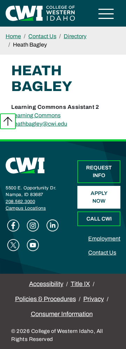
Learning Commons (36, 115)
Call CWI (99, 219)
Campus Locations (26, 208)
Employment (104, 239)
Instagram (33, 225)
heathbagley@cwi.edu (39, 124)
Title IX (80, 283)
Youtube (33, 245)
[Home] (25, 165)
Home (13, 36)
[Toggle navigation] (106, 15)
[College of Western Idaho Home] (40, 13)
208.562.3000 (20, 201)
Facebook (13, 225)
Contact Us (42, 36)
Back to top (8, 121)
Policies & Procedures (45, 298)
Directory (75, 36)
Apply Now (99, 197)
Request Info (99, 172)
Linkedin (52, 225)
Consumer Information (62, 313)
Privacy (93, 298)
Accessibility (46, 283)
